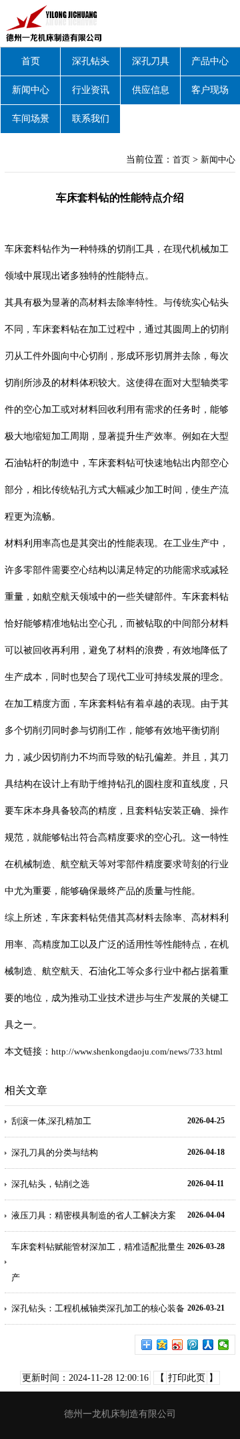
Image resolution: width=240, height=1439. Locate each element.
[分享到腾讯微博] (193, 1344)
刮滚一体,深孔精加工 (51, 1121)
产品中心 (210, 61)
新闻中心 (30, 90)
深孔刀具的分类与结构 (54, 1152)
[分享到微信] (223, 1344)
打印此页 (186, 1378)
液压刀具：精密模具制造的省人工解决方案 (93, 1215)
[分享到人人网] (208, 1344)
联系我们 (90, 119)
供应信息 (150, 90)
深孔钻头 (90, 61)
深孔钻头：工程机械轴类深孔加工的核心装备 (98, 1308)
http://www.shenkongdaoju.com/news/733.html (137, 1051)
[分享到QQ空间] (162, 1344)
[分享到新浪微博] (177, 1344)
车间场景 (30, 119)
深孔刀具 (150, 61)
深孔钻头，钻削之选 (50, 1184)
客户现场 (210, 90)
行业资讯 (90, 90)
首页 (30, 61)
